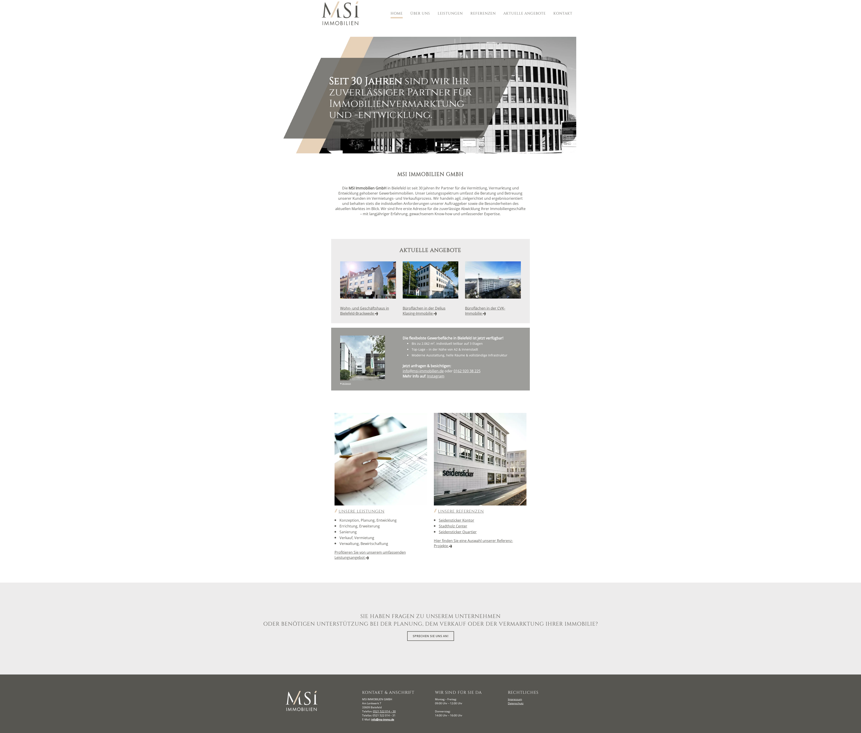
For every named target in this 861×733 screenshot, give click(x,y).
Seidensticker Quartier (458, 531)
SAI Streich (346, 383)
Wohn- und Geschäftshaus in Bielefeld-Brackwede (364, 311)
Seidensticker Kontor (456, 520)
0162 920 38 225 (467, 371)
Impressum (515, 699)
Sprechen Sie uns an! (430, 636)
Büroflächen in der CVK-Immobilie (485, 311)
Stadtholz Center (453, 526)
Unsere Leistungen (362, 511)
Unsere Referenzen (461, 511)
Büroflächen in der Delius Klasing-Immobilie (424, 311)
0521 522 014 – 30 (384, 711)
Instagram (435, 376)
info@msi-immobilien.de (423, 371)
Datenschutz (516, 703)
